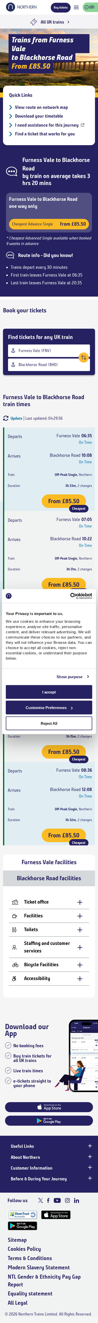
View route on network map (41, 107)
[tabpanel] (49, 942)
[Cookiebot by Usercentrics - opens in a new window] (70, 596)
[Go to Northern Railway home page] (21, 10)
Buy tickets (61, 7)
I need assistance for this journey (47, 125)
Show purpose (69, 677)
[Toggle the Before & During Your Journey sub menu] (89, 1178)
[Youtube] (57, 1200)
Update (16, 418)
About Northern (25, 1157)
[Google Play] (22, 1225)
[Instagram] (67, 1200)
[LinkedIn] (76, 1200)
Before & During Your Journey (39, 1179)
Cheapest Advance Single (49, 224)
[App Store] (56, 1214)
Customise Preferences (46, 707)
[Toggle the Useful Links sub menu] (89, 1145)
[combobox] (49, 350)
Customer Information (32, 1168)
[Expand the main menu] (76, 7)
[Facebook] (48, 1200)
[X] (40, 1200)
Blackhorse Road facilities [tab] (49, 878)
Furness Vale (38, 160)
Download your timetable (39, 116)
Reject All (49, 723)
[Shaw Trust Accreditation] (22, 1214)
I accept (49, 692)
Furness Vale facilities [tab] (49, 862)
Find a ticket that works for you (45, 134)
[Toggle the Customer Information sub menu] (89, 1167)
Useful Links (22, 1146)
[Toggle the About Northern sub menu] (89, 1156)
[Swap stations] (84, 357)
